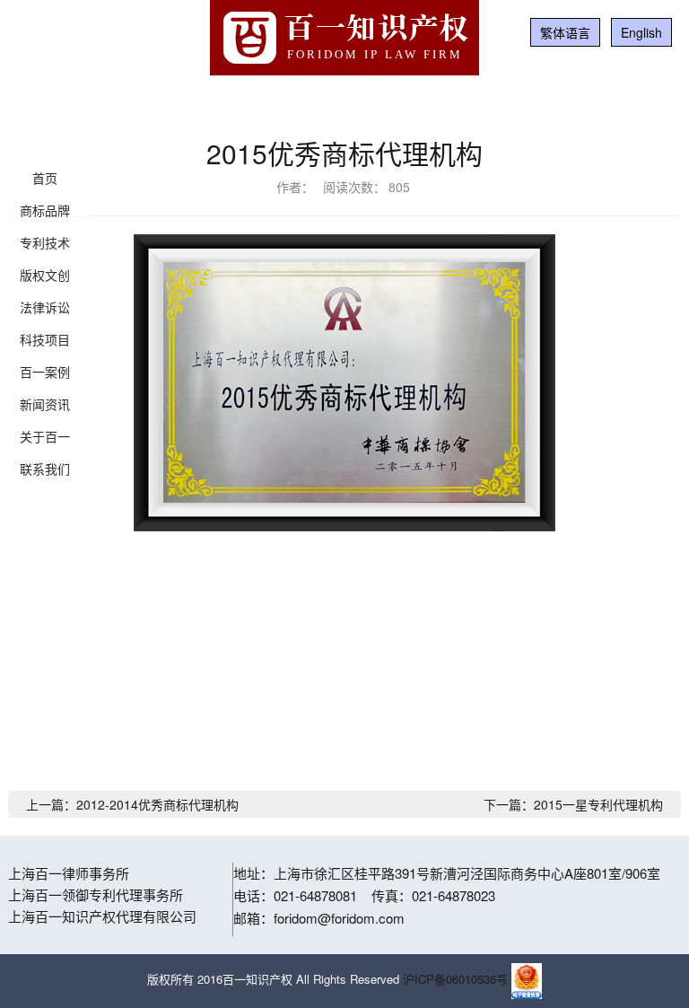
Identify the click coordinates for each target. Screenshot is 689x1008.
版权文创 (45, 275)
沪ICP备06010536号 (455, 978)
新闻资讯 (45, 404)
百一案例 (45, 372)
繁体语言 (565, 32)
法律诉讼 (45, 307)
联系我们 (45, 469)
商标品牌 (45, 210)
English (641, 32)
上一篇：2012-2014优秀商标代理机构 (132, 804)
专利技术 (45, 242)
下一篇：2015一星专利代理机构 (573, 804)
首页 (44, 178)
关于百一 (45, 436)
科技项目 (45, 339)
